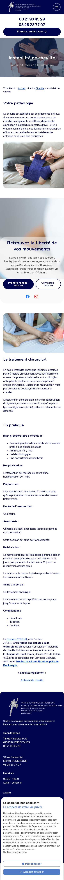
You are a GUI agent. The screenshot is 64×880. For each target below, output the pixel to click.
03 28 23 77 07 (32, 24)
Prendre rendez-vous (30, 31)
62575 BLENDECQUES (16, 740)
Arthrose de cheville (32, 680)
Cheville (40, 88)
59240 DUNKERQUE (15, 759)
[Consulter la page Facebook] (27, 296)
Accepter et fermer (33, 871)
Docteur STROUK (17, 639)
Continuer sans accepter (15, 852)
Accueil (21, 88)
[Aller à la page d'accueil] (22, 7)
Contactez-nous (48, 284)
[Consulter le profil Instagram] (36, 296)
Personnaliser (33, 863)
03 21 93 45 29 (32, 19)
